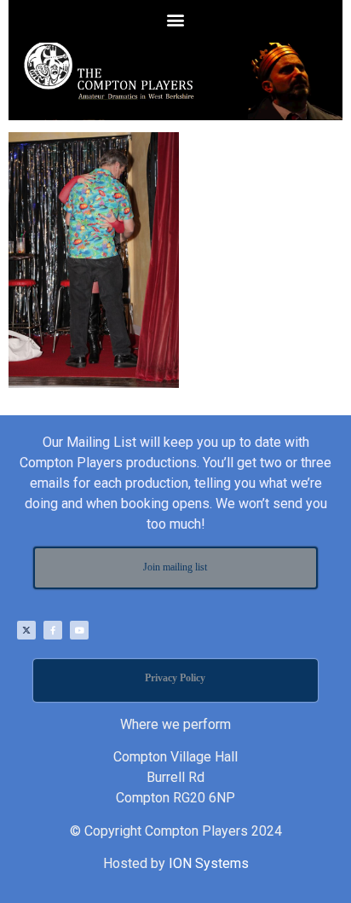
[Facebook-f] (52, 630)
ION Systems (209, 863)
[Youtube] (79, 630)
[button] (176, 19)
